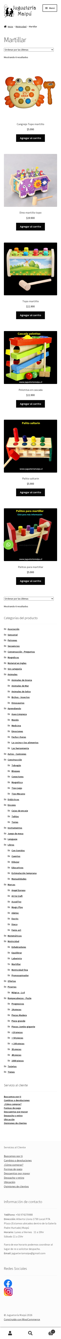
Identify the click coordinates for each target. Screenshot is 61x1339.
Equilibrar (17, 952)
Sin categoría (15, 668)
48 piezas (16, 1054)
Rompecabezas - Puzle (19, 998)
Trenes (11, 1071)
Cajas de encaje (20, 810)
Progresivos (18, 1003)
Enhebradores (19, 947)
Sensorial (13, 634)
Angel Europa (18, 890)
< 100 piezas (18, 1043)
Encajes (12, 804)
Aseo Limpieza (19, 714)
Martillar (16, 964)
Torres (15, 822)
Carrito (47, 1330)
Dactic (15, 918)
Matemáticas (15, 935)
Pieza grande (18, 1020)
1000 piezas (18, 1060)
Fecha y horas (19, 736)
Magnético (17, 782)
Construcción (15, 759)
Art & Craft (17, 895)
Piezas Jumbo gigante (23, 1026)
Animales (12, 674)
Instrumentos (15, 827)
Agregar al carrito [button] (30, 138)
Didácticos (13, 799)
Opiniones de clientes (15, 1123)
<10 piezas (17, 1032)
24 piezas (16, 1009)
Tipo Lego (17, 788)
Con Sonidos (18, 850)
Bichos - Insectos (21, 697)
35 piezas (16, 1049)
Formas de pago (12, 1108)
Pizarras (12, 986)
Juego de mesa (15, 833)
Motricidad (21, 26)
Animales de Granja (22, 680)
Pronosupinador (20, 975)
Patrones (12, 640)
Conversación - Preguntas (21, 651)
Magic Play (17, 907)
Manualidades (19, 878)
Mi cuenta (10, 1333)
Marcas (11, 884)
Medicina (16, 725)
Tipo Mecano (18, 793)
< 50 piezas (17, 1037)
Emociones (17, 731)
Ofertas (12, 981)
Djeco (14, 924)
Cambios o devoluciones (17, 1100)
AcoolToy (16, 901)
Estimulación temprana (24, 873)
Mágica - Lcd (18, 992)
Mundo (15, 719)
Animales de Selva (21, 691)
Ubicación (9, 1119)
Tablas (15, 816)
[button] (8, 545)
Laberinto (17, 958)
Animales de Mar (20, 685)
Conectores (18, 776)
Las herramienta (20, 748)
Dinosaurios (18, 702)
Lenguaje (12, 839)
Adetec (15, 912)
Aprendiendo (14, 708)
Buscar (30, 1333)
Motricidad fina (20, 969)
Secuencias (14, 646)
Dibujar (15, 861)
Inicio (10, 26)
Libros (11, 844)
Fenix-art (16, 930)
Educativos (17, 867)
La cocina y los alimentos (25, 742)
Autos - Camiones (17, 753)
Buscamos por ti (12, 1096)
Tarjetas (12, 1066)
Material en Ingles (17, 663)
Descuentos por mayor (16, 1111)
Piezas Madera (19, 1015)
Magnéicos (13, 657)
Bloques (16, 771)
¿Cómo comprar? (13, 1104)
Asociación (13, 629)
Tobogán (16, 765)
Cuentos (16, 856)
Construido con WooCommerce (22, 1319)
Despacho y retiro (13, 1115)
